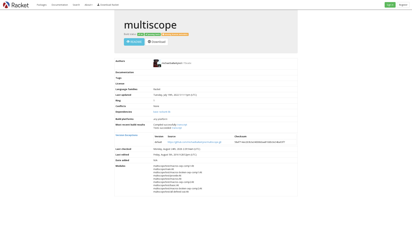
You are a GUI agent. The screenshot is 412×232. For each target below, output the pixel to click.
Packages (42, 4)
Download (158, 42)
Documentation (60, 4)
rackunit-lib (164, 111)
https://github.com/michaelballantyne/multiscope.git (194, 142)
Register (403, 4)
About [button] (88, 4)
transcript (182, 124)
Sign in (390, 4)
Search (76, 4)
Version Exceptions (127, 135)
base (155, 111)
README (136, 42)
